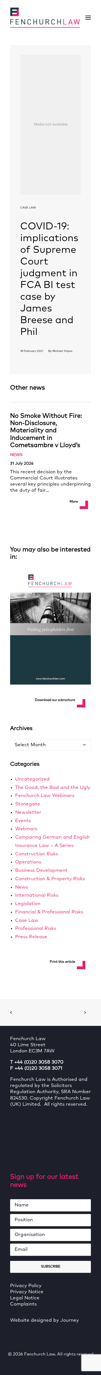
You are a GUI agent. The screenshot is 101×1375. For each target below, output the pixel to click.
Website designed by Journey (44, 1320)
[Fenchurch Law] (45, 18)
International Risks (36, 895)
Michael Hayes (62, 351)
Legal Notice (25, 1298)
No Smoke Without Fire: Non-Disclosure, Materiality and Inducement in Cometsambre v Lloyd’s (46, 431)
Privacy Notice (26, 1292)
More (74, 501)
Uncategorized (32, 779)
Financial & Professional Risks (49, 912)
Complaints (23, 1304)
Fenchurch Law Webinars (44, 795)
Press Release (31, 937)
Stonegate (27, 804)
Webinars (26, 829)
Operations (28, 862)
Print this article (62, 962)
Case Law (28, 207)
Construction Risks (36, 854)
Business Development (41, 870)
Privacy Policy (26, 1285)
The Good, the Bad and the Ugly (52, 787)
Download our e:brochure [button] (55, 700)
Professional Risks (35, 928)
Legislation (27, 903)
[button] (88, 17)
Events (23, 821)
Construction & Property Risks (50, 879)
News (16, 455)
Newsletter (28, 812)
